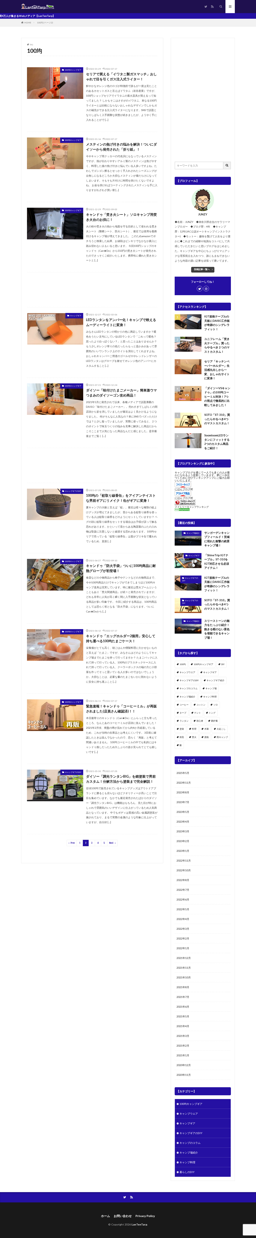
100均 (183, 664)
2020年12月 (184, 1065)
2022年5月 (183, 909)
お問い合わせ (123, 1216)
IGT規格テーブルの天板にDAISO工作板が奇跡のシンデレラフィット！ (217, 323)
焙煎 (182, 737)
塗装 (182, 728)
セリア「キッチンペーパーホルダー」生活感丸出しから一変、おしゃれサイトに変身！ (217, 370)
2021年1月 (183, 1055)
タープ (183, 712)
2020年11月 (184, 1074)
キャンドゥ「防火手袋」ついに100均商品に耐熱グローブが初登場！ (121, 568)
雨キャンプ (222, 737)
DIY (223, 664)
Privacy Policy (145, 1216)
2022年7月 (183, 889)
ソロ (215, 704)
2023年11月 (184, 782)
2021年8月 (183, 987)
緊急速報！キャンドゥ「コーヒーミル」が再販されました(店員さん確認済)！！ (121, 708)
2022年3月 (183, 928)
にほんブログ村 (184, 489)
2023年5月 (183, 811)
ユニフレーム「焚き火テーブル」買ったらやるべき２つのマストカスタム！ (217, 345)
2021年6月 (183, 1006)
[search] (227, 165)
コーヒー (184, 704)
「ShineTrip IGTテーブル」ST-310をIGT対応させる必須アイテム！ (216, 561)
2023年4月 (183, 821)
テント (197, 712)
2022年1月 (183, 948)
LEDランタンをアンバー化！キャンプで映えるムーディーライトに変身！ (121, 322)
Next (111, 843)
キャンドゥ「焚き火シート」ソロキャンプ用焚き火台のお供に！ (121, 217)
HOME (27, 22)
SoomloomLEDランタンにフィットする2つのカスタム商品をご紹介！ (217, 442)
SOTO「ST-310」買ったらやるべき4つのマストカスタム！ (217, 419)
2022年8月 (183, 880)
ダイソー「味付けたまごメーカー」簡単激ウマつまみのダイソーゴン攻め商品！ (121, 392)
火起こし (221, 728)
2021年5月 (183, 1016)
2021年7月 (183, 996)
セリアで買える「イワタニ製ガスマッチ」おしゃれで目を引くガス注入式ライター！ (121, 76)
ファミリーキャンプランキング (192, 507)
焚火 (194, 737)
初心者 (199, 720)
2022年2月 (183, 938)
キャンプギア (75, 315)
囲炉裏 (214, 720)
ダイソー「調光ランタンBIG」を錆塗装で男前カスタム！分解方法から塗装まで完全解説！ (121, 778)
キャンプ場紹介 (193, 533)
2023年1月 (183, 850)
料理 (194, 728)
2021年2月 (183, 1045)
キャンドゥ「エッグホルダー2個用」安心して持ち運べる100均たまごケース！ (120, 638)
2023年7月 (183, 802)
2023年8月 (183, 792)
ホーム (105, 1216)
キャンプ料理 (210, 696)
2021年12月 (184, 957)
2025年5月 (183, 772)
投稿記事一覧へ (202, 269)
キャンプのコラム (189, 688)
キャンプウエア (187, 672)
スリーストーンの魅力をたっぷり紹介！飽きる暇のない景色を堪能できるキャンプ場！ (217, 629)
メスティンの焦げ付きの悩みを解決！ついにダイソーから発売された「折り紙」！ (121, 146)
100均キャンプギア (73, 70)
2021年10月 (184, 977)
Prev (73, 843)
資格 (206, 737)
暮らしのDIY (187, 1172)
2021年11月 (184, 967)
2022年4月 (183, 919)
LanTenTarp (139, 1224)
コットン (200, 704)
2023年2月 (183, 841)
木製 (206, 728)
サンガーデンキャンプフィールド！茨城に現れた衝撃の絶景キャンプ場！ (217, 539)
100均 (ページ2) (45, 22)
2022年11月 (184, 860)
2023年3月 (183, 831)
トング (212, 712)
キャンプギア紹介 (216, 680)
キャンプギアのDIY (73, 491)
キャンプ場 (211, 688)
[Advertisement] (92, 290)
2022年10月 (184, 870)
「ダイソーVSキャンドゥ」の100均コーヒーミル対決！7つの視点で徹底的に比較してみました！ (217, 396)
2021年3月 (183, 1035)
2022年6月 (183, 899)
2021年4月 (183, 1026)
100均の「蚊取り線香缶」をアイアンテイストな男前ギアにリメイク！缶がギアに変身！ (121, 498)
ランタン (184, 720)
